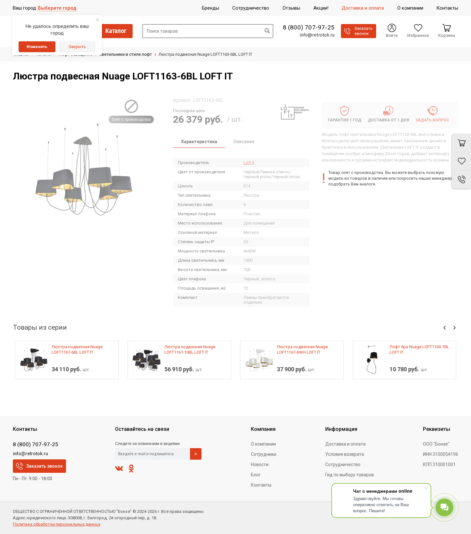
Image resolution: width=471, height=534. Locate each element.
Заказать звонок (44, 466)
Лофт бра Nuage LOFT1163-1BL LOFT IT (419, 349)
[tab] (199, 142)
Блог (256, 474)
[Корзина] (461, 143)
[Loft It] (294, 111)
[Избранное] (461, 161)
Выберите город (57, 8)
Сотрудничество (342, 464)
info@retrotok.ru (317, 35)
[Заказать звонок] (461, 179)
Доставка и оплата (345, 444)
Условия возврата (344, 454)
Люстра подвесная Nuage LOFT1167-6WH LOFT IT (302, 349)
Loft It (249, 162)
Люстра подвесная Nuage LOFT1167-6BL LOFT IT (77, 349)
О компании (263, 444)
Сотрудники (263, 454)
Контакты (261, 485)
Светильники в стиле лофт (125, 54)
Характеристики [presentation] (199, 141)
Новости (260, 464)
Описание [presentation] (243, 141)
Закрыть (77, 46)
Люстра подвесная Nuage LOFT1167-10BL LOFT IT (189, 349)
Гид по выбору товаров (349, 474)
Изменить (37, 46)
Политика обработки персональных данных (56, 524)
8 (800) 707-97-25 (309, 27)
